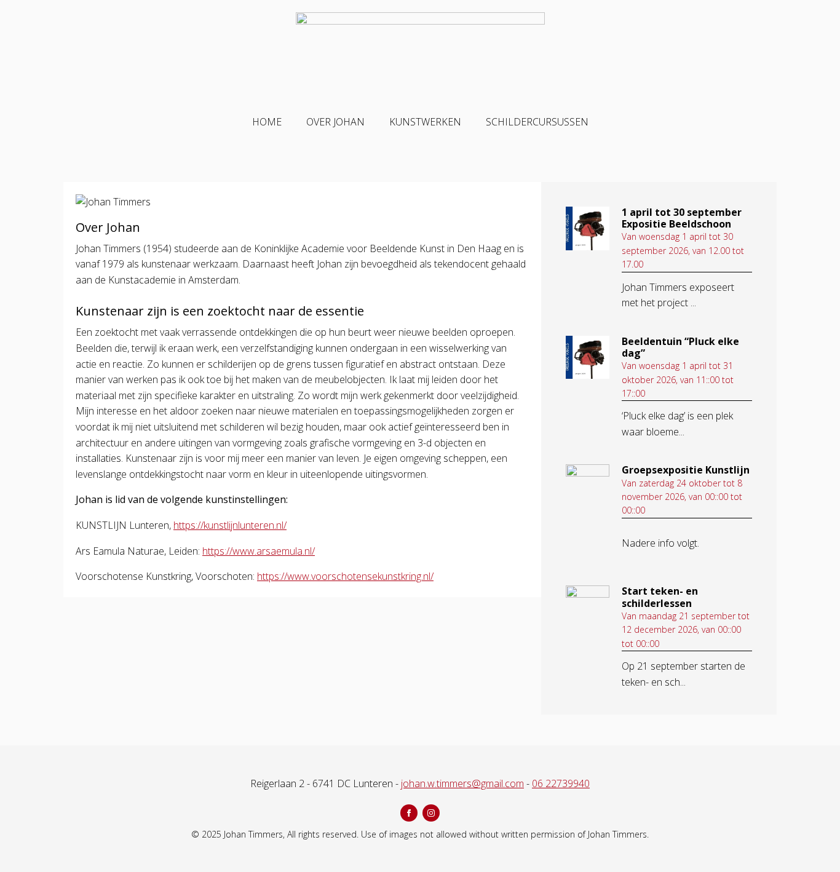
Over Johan (335, 122)
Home (267, 122)
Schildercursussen (537, 122)
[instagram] (431, 813)
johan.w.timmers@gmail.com (462, 783)
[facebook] (409, 813)
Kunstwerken (425, 122)
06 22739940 (561, 783)
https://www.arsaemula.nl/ (258, 551)
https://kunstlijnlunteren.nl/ (230, 525)
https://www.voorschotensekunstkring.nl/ (345, 576)
